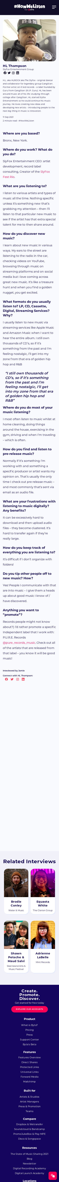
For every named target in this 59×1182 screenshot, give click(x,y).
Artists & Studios (29, 1096)
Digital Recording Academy (29, 1168)
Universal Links (29, 1072)
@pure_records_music (19, 642)
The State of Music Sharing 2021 (29, 1154)
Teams (29, 1111)
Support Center (29, 1039)
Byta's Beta (29, 1044)
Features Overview (29, 1057)
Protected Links (29, 1067)
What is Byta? (29, 1025)
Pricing (29, 1030)
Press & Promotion (29, 1106)
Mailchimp (29, 1081)
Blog (29, 1158)
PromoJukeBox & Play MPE (29, 1134)
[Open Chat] (53, 1176)
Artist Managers (29, 1101)
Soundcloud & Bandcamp (29, 1129)
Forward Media (29, 1076)
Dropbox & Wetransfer (29, 1124)
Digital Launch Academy (29, 1173)
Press (29, 1034)
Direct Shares (29, 1062)
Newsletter (29, 1163)
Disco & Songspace (29, 1138)
